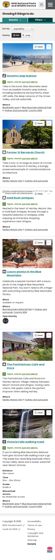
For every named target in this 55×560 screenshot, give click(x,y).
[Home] (6, 4)
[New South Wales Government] (50, 549)
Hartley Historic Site (12, 180)
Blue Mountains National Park (36, 107)
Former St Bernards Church (25, 152)
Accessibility (34, 521)
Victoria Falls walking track (25, 442)
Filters (39, 19)
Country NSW (35, 110)
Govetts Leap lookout (22, 76)
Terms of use (34, 525)
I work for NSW (10, 529)
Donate (31, 543)
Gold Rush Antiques (20, 198)
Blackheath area (10, 107)
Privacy (31, 529)
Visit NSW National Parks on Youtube (17, 555)
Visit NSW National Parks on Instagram (11, 555)
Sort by (6, 28)
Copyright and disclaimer (35, 535)
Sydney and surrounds (16, 110)
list (17, 35)
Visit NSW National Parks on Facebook (5, 555)
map (28, 35)
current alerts (30, 81)
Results (13, 19)
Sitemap (32, 540)
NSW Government (12, 525)
